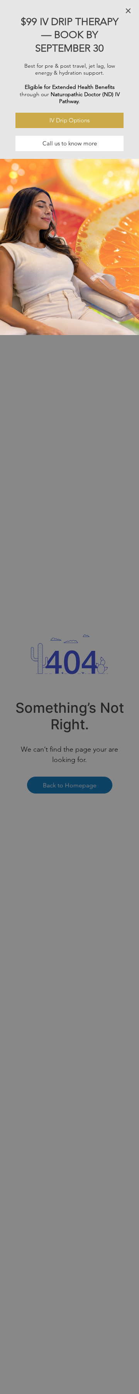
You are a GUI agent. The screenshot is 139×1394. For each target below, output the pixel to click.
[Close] (128, 11)
